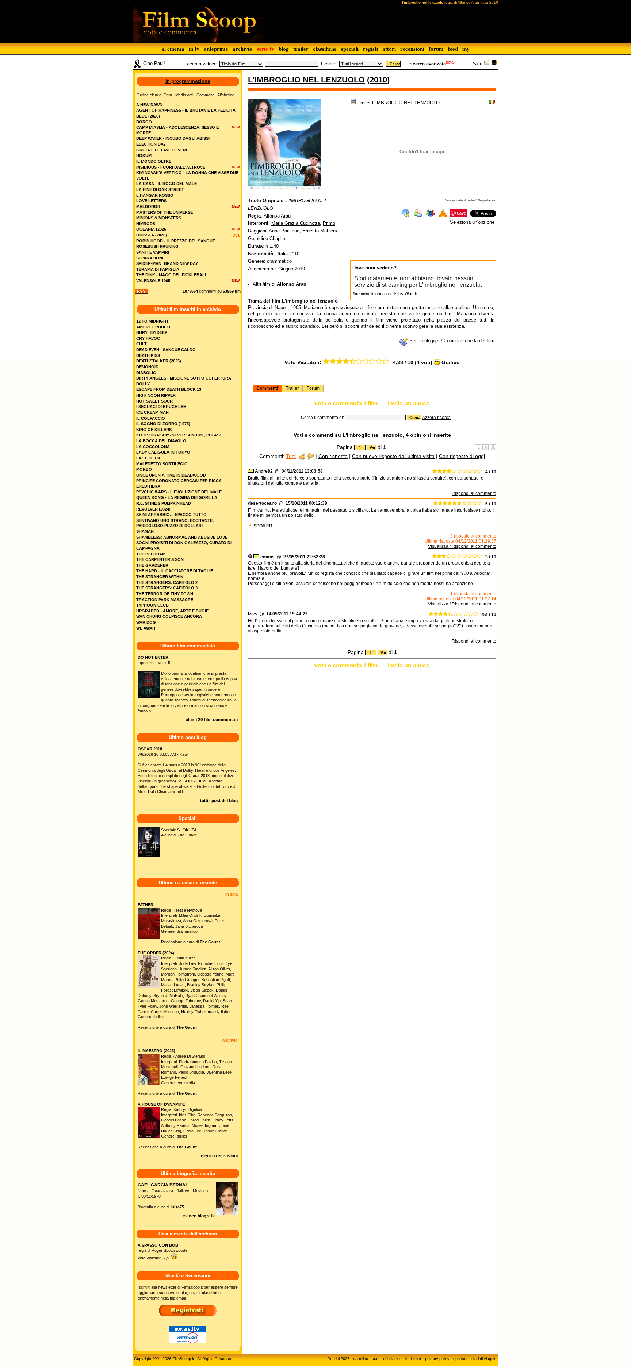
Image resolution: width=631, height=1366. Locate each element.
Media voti (184, 95)
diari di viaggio (483, 1359)
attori (389, 49)
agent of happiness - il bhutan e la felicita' (186, 110)
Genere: (329, 63)
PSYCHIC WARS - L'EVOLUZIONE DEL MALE (179, 492)
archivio (242, 49)
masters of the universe (164, 212)
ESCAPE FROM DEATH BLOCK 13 (168, 389)
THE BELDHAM (150, 554)
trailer (301, 49)
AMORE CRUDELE (154, 327)
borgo (144, 122)
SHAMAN (145, 531)
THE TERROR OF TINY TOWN (164, 594)
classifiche (325, 49)
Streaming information (372, 294)
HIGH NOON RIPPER (156, 395)
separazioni (149, 258)
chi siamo (391, 1359)
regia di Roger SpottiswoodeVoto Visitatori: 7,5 (162, 1251)
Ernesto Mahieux (320, 231)
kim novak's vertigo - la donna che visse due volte (187, 175)
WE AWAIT (146, 628)
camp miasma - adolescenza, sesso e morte (177, 130)
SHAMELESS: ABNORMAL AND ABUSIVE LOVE (181, 537)
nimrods (145, 224)
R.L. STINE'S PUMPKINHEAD (163, 503)
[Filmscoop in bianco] (487, 63)
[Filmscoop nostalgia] (494, 63)
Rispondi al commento (474, 493)
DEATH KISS (148, 355)
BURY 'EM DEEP (151, 332)
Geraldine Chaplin (266, 238)
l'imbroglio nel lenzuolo (306, 79)
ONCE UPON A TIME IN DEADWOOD (171, 475)
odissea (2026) (151, 235)
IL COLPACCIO (150, 418)
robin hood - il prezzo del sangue (175, 241)
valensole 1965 (153, 280)
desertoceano (262, 503)
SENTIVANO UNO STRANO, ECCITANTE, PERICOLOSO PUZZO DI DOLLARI (175, 523)
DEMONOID (147, 367)
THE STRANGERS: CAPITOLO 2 (167, 582)
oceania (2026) (152, 229)
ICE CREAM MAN (152, 412)
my (466, 49)
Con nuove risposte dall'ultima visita (393, 456)
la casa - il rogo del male (166, 183)
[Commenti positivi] (302, 456)
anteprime (216, 49)
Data (168, 95)
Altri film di (279, 284)
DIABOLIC (146, 372)
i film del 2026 (337, 1359)
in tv (194, 49)
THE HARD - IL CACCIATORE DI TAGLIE (174, 571)
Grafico (450, 362)
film (238, 291)
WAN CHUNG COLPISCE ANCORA (169, 616)
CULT (141, 344)
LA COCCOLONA (153, 447)
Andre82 (264, 471)
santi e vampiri (152, 252)
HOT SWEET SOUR (154, 401)
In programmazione (187, 81)
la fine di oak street (160, 189)
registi (370, 49)
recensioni (412, 49)
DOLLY (143, 384)
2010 (378, 79)
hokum (144, 155)
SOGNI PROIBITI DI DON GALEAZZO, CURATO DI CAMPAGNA (184, 545)
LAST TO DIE (148, 458)
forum (436, 49)
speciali (350, 49)
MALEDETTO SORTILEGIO (162, 464)
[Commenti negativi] (310, 456)
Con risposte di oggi (462, 456)
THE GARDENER (152, 565)
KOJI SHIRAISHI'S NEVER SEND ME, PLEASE (179, 435)
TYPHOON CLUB (152, 605)
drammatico (279, 261)
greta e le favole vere (162, 150)
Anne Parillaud (284, 231)
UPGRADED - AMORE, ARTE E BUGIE (172, 611)
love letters (151, 201)
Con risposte (333, 456)
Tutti (291, 456)
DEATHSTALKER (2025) (158, 361)
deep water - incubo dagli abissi (173, 138)
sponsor (460, 1359)
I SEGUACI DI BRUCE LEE (161, 406)
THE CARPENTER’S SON (160, 559)
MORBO (144, 469)
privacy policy (437, 1359)
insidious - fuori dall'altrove (170, 167)
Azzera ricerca (436, 417)
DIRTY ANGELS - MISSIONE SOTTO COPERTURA (183, 378)
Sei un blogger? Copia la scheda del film (451, 340)
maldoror (148, 206)
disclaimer (412, 1359)
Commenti (267, 388)
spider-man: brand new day (167, 263)
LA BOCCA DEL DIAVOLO (161, 441)
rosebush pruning (157, 246)
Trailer (292, 388)
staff (375, 1359)
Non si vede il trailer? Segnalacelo (470, 200)
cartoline (360, 1359)
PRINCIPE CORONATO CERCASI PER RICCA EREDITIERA (179, 483)
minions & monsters (158, 218)
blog (284, 49)
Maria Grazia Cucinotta (295, 223)
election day (151, 144)
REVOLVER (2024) (153, 509)
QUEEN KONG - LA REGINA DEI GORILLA (176, 497)
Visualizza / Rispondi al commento (462, 546)
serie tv (265, 49)
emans (267, 556)
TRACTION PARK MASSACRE (164, 599)
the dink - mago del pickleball (171, 275)
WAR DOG (146, 622)
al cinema (172, 49)
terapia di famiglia (157, 269)
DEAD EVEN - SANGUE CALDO (166, 349)
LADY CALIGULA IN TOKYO (163, 452)
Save (461, 213)
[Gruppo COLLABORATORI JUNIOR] (250, 556)
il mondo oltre (153, 161)
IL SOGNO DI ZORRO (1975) (163, 424)
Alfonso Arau (277, 216)
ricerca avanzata (427, 63)
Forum (313, 388)
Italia (283, 254)
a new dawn (149, 105)
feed (453, 49)
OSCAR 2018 (150, 749)
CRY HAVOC (148, 338)
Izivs (252, 613)
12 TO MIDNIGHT (152, 321)
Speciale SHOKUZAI (179, 830)
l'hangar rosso (154, 195)
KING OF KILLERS (154, 429)
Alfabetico (225, 95)
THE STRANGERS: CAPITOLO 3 (167, 588)
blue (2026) (148, 116)
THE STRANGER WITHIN (159, 576)
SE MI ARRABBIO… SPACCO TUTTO (171, 514)
